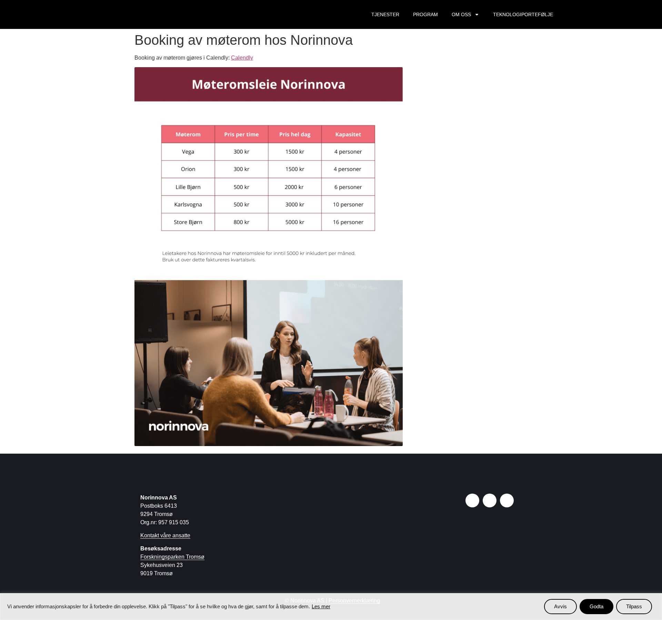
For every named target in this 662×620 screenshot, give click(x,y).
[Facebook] (472, 500)
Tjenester (385, 14)
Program (425, 14)
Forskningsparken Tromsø (172, 557)
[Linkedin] (489, 500)
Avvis (560, 606)
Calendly (242, 58)
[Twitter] (507, 500)
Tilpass (634, 606)
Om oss (461, 14)
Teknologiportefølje (523, 14)
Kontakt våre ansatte (165, 535)
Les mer (321, 606)
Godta (596, 606)
